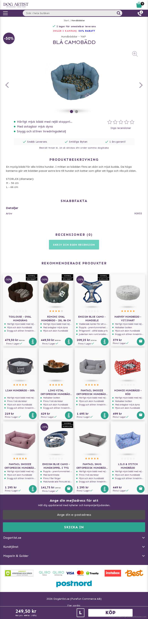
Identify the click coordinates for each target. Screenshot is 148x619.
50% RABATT (87, 31)
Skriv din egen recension (74, 244)
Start (66, 20)
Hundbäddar (78, 20)
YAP (83, 36)
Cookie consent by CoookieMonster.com (127, 617)
